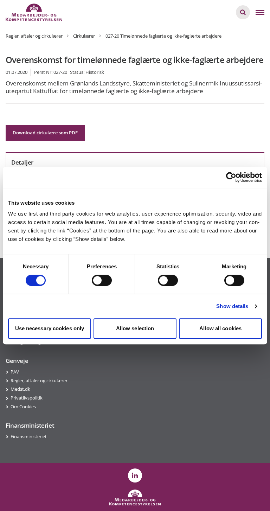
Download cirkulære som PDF (45, 132)
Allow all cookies (220, 328)
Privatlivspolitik (27, 398)
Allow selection (135, 328)
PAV (15, 372)
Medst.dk (20, 389)
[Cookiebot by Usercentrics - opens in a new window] (231, 177)
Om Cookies (23, 406)
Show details (232, 306)
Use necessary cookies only (49, 328)
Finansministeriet (29, 436)
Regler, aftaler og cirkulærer (39, 380)
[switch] (102, 280)
